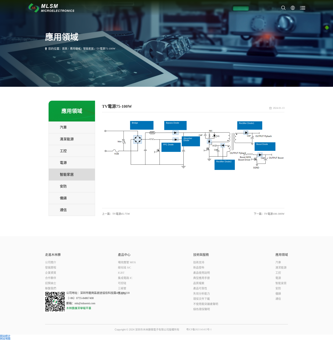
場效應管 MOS (127, 262)
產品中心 (124, 254)
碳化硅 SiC (124, 267)
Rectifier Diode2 (224, 161)
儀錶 (278, 293)
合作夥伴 (50, 277)
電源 (278, 277)
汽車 (278, 262)
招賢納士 (50, 283)
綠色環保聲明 (201, 309)
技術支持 (198, 262)
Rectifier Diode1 (246, 123)
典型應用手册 (201, 277)
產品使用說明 (201, 272)
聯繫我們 (50, 288)
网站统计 (5, 336)
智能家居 (88, 48)
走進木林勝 (53, 254)
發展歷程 (50, 267)
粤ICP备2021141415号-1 (199, 329)
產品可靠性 (200, 288)
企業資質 (50, 272)
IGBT (121, 272)
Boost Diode (262, 144)
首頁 (64, 48)
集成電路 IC (125, 277)
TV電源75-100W (105, 48)
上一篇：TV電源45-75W (116, 214)
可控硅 (122, 283)
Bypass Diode (172, 123)
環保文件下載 (201, 298)
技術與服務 (201, 254)
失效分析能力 (201, 293)
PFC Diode (168, 144)
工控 (278, 272)
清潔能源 (281, 267)
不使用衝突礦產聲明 (205, 304)
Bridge (135, 123)
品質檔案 (198, 283)
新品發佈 (198, 267)
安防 (278, 288)
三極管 (122, 288)
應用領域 (75, 48)
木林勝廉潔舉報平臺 (78, 308)
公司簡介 (50, 262)
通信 (278, 298)
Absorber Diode (187, 139)
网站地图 (5, 338)
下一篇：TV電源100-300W (269, 214)
